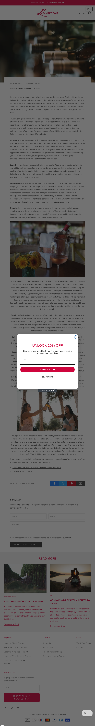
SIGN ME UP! (47, 369)
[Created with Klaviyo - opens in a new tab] (47, 390)
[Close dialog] (75, 336)
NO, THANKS (47, 377)
